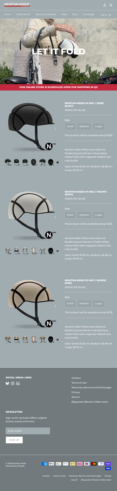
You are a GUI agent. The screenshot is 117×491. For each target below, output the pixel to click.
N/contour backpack (46, 14)
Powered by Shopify (15, 466)
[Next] (55, 129)
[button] (57, 80)
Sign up (14, 440)
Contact (76, 378)
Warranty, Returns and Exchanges (91, 387)
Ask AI (104, 15)
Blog (64, 14)
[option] (58, 51)
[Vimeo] (7, 383)
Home (8, 14)
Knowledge (88, 14)
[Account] (104, 5)
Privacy (75, 392)
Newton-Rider (19, 463)
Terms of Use (78, 382)
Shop (74, 14)
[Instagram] (12, 383)
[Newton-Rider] (17, 5)
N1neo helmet (23, 14)
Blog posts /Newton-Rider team (89, 401)
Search (75, 397)
